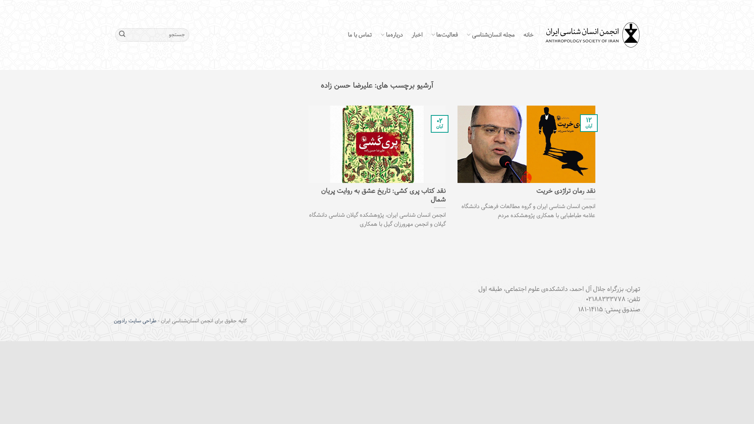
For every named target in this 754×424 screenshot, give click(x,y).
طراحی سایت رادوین (135, 321)
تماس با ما (360, 35)
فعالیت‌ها (447, 35)
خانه (528, 35)
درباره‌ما (394, 35)
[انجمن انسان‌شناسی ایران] (592, 35)
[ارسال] (122, 35)
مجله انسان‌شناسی (493, 35)
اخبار (417, 35)
